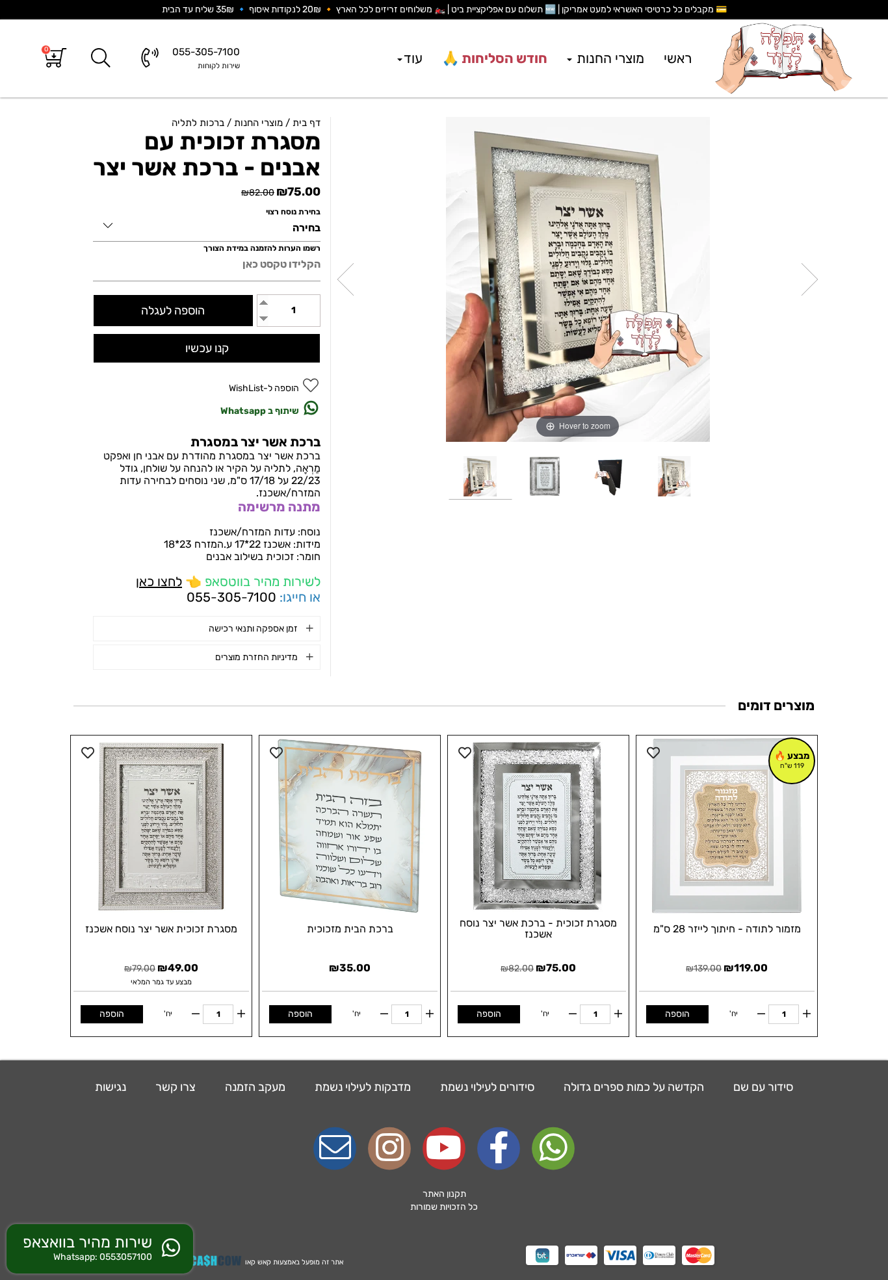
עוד (413, 58)
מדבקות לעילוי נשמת (361, 1087)
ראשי (678, 58)
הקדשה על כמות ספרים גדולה (632, 1087)
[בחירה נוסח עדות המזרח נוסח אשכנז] (206, 223)
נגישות (110, 1087)
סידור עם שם (762, 1087)
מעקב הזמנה (253, 1087)
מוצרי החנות (608, 58)
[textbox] (444, 1201)
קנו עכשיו (207, 348)
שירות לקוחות (219, 65)
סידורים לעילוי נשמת (485, 1087)
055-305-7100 (231, 597)
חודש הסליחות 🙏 (494, 58)
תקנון (456, 1193)
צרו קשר (174, 1087)
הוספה (677, 1013)
